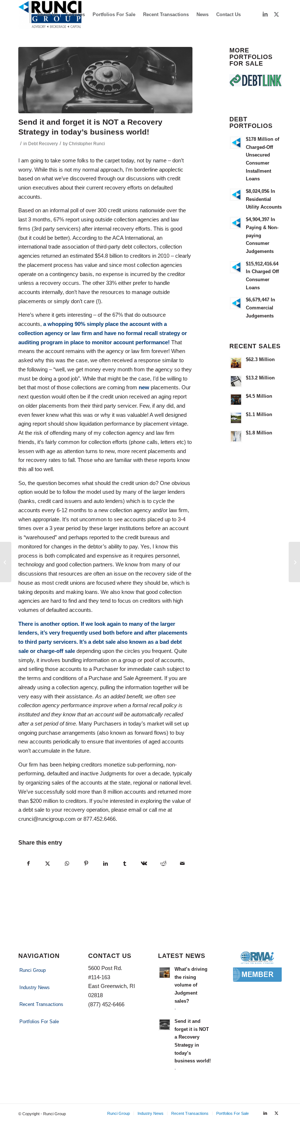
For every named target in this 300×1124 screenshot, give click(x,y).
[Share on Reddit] (163, 863)
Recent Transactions (41, 1004)
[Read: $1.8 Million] (236, 436)
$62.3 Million (260, 359)
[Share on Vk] (144, 863)
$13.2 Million (260, 378)
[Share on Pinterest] (86, 863)
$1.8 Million (259, 433)
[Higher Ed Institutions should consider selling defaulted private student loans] (5, 562)
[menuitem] (47, 14)
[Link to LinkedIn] (265, 14)
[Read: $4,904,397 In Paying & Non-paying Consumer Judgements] (236, 222)
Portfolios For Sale (39, 1021)
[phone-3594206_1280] (105, 80)
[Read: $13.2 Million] (236, 381)
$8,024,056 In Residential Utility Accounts (264, 199)
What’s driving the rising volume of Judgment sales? (191, 985)
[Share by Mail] (182, 863)
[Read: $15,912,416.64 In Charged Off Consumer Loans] (236, 267)
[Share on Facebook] (28, 863)
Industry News (34, 987)
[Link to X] (276, 14)
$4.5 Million (259, 396)
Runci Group (32, 970)
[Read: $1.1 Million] (236, 418)
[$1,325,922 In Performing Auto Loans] (294, 562)
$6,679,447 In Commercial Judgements (260, 307)
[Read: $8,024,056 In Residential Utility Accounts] (236, 194)
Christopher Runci (87, 143)
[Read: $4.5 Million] (236, 399)
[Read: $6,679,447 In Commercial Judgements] (236, 303)
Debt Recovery (43, 143)
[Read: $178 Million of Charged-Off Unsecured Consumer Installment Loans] (236, 142)
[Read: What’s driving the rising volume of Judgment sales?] (164, 972)
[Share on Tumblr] (124, 863)
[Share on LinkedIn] (105, 863)
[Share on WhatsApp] (66, 863)
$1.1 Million (259, 414)
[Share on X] (47, 863)
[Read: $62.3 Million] (236, 363)
